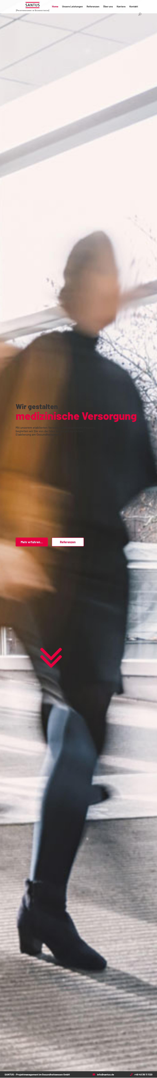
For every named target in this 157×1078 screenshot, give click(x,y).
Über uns (108, 6)
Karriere (121, 6)
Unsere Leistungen (72, 6)
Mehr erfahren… (32, 542)
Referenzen (93, 6)
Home (55, 6)
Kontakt (133, 6)
